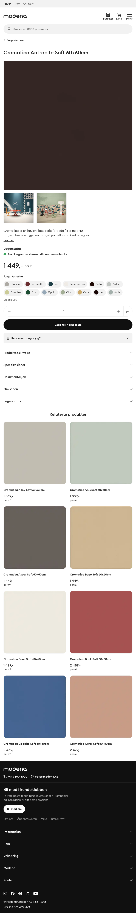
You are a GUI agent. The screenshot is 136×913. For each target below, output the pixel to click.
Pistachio (15, 292)
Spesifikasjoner (14, 365)
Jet (101, 292)
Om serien (11, 389)
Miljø (44, 819)
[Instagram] (5, 893)
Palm (34, 292)
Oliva (69, 292)
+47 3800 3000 (17, 776)
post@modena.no (46, 776)
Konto (8, 880)
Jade (117, 292)
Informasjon (12, 832)
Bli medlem (14, 809)
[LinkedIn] (27, 893)
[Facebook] (13, 893)
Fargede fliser (16, 40)
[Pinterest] (20, 893)
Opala (51, 292)
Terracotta (37, 284)
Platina (116, 284)
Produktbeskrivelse (17, 353)
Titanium (15, 284)
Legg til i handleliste (68, 324)
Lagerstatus (12, 401)
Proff (17, 4)
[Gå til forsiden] (15, 16)
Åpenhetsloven (27, 819)
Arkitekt (28, 4)
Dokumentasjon (15, 377)
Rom (7, 844)
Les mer (9, 240)
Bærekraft (57, 819)
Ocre (86, 292)
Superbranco (77, 284)
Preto (99, 284)
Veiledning (11, 856)
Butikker (108, 18)
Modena (9, 868)
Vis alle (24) (10, 299)
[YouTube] (35, 893)
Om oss (8, 819)
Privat (7, 4)
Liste (119, 18)
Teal (56, 284)
